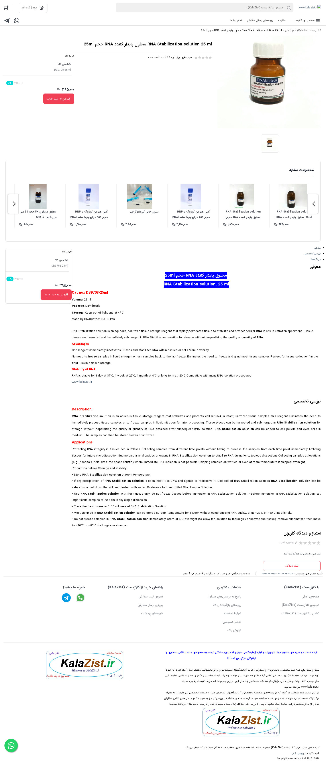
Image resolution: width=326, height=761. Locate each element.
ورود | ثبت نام (29, 8)
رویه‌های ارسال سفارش (260, 20)
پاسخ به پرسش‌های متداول (224, 596)
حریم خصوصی (232, 621)
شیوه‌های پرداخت (152, 613)
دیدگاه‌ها (316, 259)
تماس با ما (236, 20)
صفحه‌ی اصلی (310, 596)
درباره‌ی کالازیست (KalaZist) (300, 605)
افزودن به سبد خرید (59, 98)
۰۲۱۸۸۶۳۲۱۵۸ (285, 574)
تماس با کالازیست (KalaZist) (300, 613)
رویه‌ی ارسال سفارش (150, 605)
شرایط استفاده (232, 613)
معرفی (317, 248)
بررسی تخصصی (312, 254)
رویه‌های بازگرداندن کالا (227, 605)
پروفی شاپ (297, 753)
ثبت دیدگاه (292, 566)
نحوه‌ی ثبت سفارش (151, 596)
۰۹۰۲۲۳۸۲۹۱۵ (268, 574)
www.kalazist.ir (82, 382)
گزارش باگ (234, 630)
